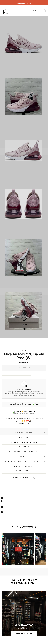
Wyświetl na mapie (24, 633)
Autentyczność (24, 432)
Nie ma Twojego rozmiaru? (24, 452)
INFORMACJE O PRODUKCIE (24, 442)
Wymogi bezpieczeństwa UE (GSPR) (24, 461)
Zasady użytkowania (24, 466)
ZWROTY (24, 456)
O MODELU (24, 447)
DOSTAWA (24, 437)
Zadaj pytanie (24, 471)
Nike (24, 350)
